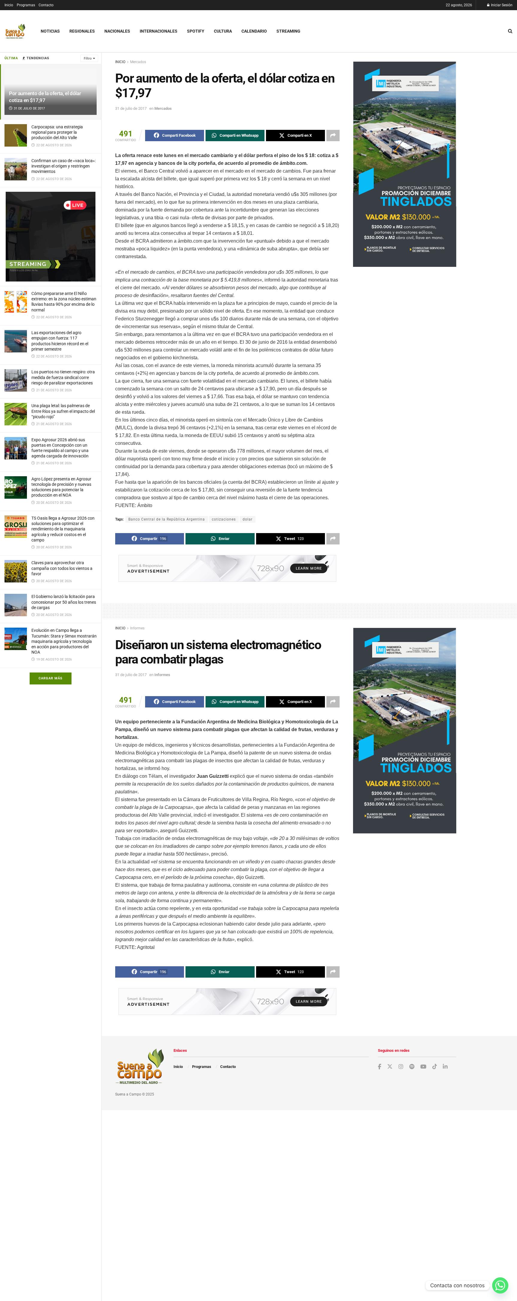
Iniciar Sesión (501, 5)
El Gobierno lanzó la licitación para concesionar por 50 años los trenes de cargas (63, 602)
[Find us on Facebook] (379, 1066)
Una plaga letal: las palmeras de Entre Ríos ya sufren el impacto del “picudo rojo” (63, 411)
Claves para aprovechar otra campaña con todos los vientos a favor (61, 568)
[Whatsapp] (500, 1285)
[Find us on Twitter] (390, 1066)
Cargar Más (51, 678)
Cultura (223, 31)
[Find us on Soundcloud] (411, 1066)
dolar (248, 519)
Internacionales (158, 31)
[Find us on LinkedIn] (445, 1066)
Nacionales (117, 31)
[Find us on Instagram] (401, 1066)
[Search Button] (510, 31)
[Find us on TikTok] (434, 1066)
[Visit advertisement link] (50, 236)
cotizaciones (224, 519)
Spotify (195, 31)
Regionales (82, 31)
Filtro (88, 58)
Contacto (46, 5)
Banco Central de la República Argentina (166, 519)
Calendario (254, 31)
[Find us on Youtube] (423, 1066)
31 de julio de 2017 (131, 108)
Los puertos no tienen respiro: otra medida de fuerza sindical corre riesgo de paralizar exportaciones (63, 377)
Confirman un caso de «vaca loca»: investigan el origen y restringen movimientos (63, 166)
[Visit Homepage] (14, 31)
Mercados (138, 62)
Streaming (288, 31)
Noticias (50, 31)
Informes (137, 628)
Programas (26, 5)
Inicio (8, 5)
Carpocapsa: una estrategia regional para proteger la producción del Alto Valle (57, 132)
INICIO (120, 62)
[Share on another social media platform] (333, 135)
